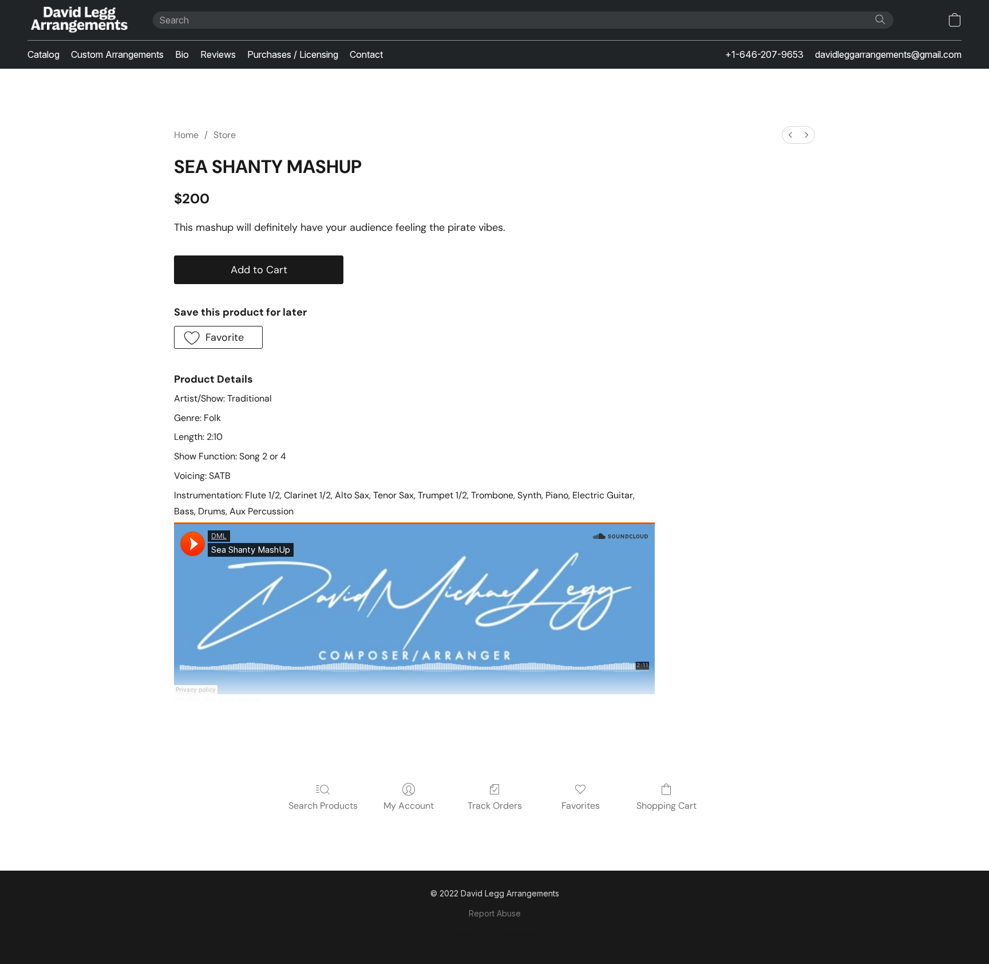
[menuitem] (790, 135)
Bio (182, 54)
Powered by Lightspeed (494, 933)
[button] (78, 20)
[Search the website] (880, 19)
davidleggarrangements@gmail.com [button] (888, 54)
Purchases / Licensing (292, 54)
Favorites (580, 806)
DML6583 (187, 700)
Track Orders (495, 806)
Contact (366, 54)
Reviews (218, 54)
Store (224, 135)
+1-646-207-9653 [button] (764, 54)
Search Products (323, 806)
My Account (408, 806)
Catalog (43, 54)
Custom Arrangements (117, 54)
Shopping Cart (666, 806)
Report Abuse (495, 913)
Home (186, 135)
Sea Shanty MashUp (232, 700)
